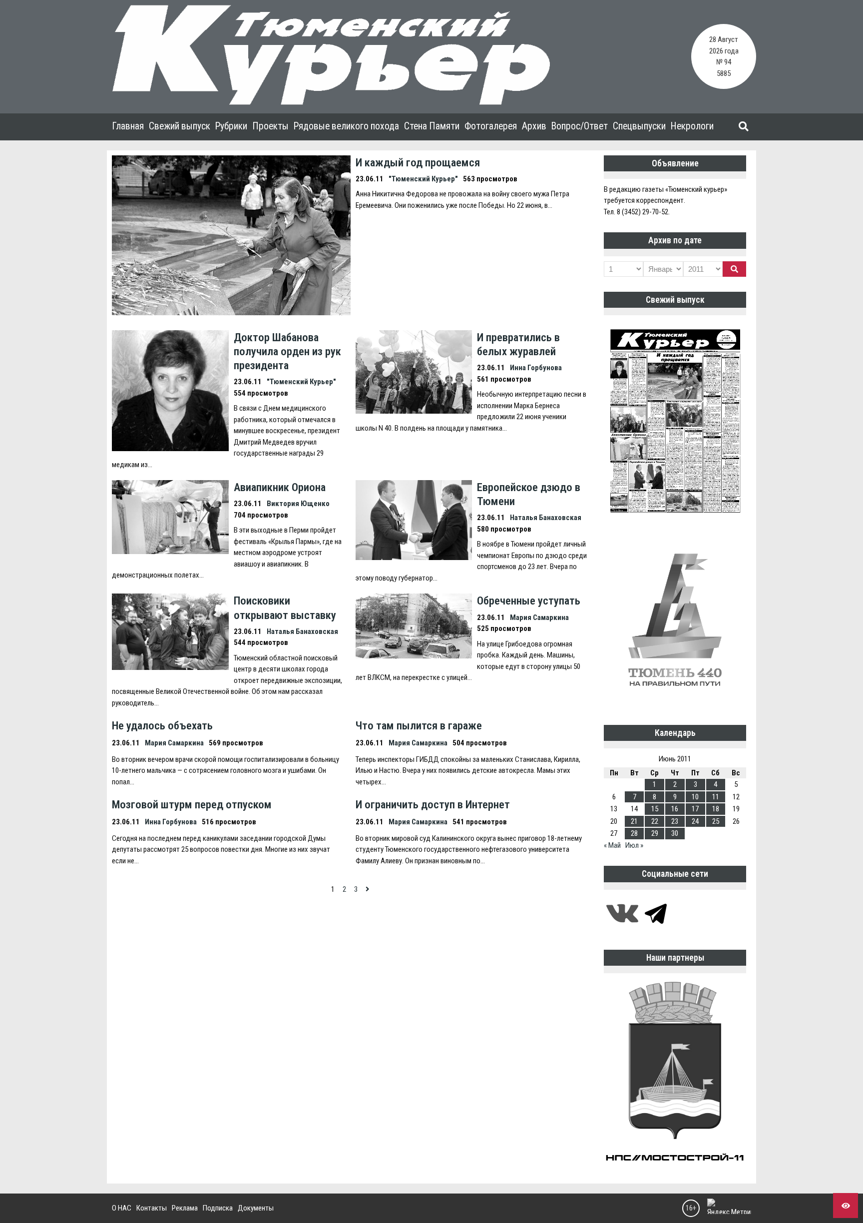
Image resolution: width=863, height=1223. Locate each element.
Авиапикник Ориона (280, 487)
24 (695, 821)
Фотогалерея (490, 126)
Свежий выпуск (179, 126)
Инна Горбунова (536, 367)
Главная (128, 126)
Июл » (634, 845)
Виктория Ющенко (298, 503)
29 (654, 833)
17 (695, 808)
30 (674, 833)
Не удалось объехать (162, 725)
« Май (612, 845)
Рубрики (231, 126)
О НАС (121, 1208)
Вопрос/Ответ (579, 126)
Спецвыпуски (639, 126)
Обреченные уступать (528, 600)
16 (674, 808)
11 (715, 796)
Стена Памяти (431, 126)
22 (654, 821)
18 (715, 808)
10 (695, 796)
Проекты (270, 126)
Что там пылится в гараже (419, 725)
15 (654, 808)
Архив (534, 126)
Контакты (151, 1208)
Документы (256, 1208)
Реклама (185, 1208)
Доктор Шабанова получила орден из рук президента (287, 351)
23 (674, 821)
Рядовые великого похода (346, 126)
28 (634, 833)
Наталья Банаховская (545, 517)
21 (634, 821)
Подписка (218, 1208)
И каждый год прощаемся (418, 162)
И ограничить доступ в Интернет (433, 804)
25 (715, 821)
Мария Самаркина (539, 617)
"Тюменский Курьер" (423, 178)
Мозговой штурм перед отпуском (192, 804)
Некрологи (692, 126)
